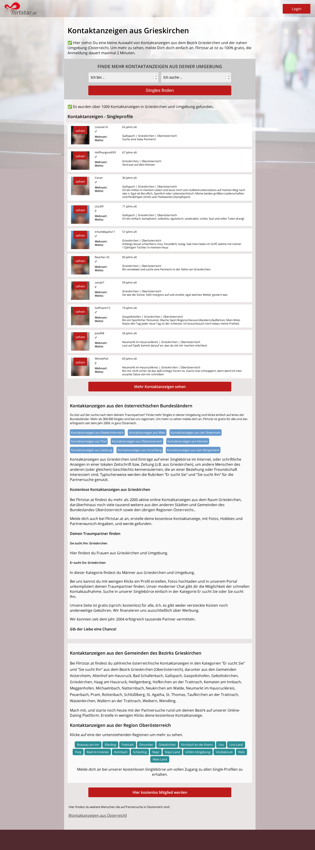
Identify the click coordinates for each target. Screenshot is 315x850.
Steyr (155, 752)
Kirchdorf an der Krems (197, 745)
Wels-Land (160, 759)
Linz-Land (236, 745)
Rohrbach (121, 752)
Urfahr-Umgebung (197, 752)
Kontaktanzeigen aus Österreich (97, 815)
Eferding (110, 745)
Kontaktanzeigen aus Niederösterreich (97, 432)
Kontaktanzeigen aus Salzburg (91, 450)
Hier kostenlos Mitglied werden (160, 792)
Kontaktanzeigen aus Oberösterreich (137, 441)
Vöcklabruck (224, 752)
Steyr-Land (172, 752)
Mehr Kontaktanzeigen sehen (160, 386)
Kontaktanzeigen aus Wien (147, 432)
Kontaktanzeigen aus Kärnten (187, 441)
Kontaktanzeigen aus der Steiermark (195, 432)
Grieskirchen (167, 745)
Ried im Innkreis (98, 752)
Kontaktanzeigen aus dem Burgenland (193, 450)
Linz (221, 745)
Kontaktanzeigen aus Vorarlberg (140, 450)
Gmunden (146, 745)
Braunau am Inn (88, 745)
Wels (241, 752)
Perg (78, 752)
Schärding (140, 752)
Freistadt (128, 745)
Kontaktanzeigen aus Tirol (89, 441)
